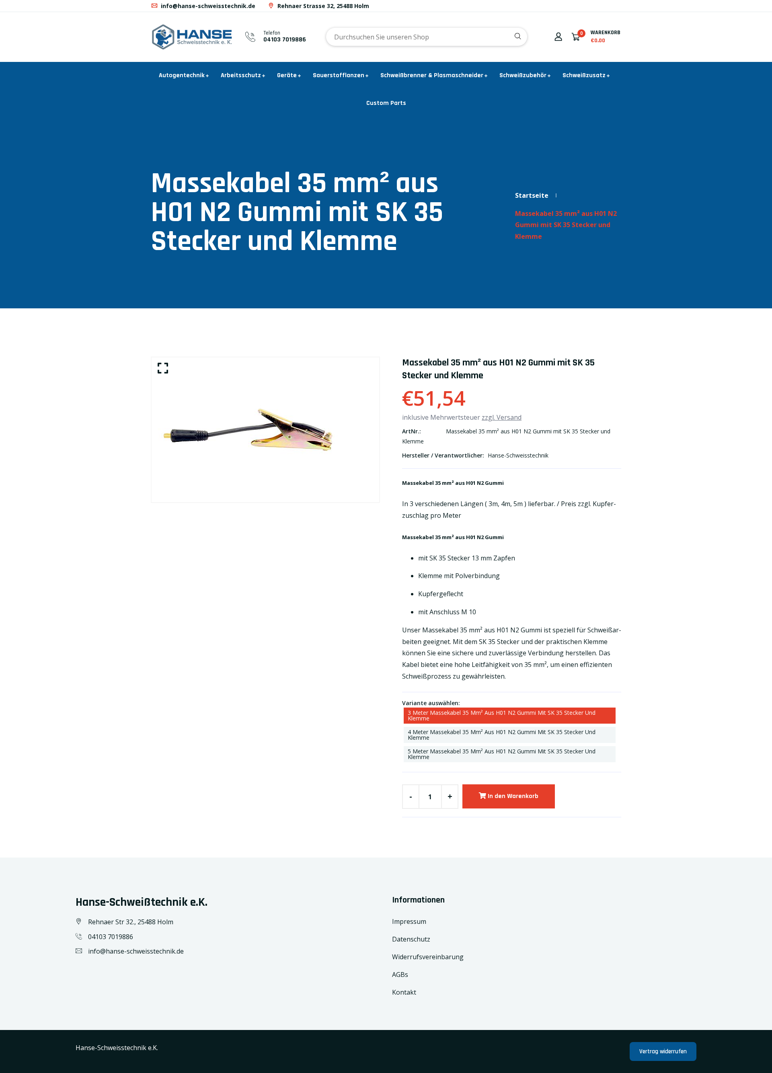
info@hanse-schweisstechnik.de (207, 6)
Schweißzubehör (522, 75)
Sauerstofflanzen (338, 75)
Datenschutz (411, 939)
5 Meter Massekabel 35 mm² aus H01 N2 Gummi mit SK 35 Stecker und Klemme (501, 754)
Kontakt (404, 992)
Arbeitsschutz (241, 75)
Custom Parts (386, 103)
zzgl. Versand (502, 417)
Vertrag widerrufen (663, 1051)
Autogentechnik (182, 75)
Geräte (287, 75)
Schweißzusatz (584, 75)
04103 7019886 (284, 39)
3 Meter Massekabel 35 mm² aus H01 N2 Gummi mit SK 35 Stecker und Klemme (501, 715)
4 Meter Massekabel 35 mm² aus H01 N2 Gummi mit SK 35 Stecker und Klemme (501, 734)
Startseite (531, 195)
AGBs (400, 974)
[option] (265, 429)
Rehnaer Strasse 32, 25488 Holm (322, 6)
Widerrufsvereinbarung (428, 956)
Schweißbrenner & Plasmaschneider (431, 75)
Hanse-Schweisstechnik (518, 455)
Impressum (409, 921)
